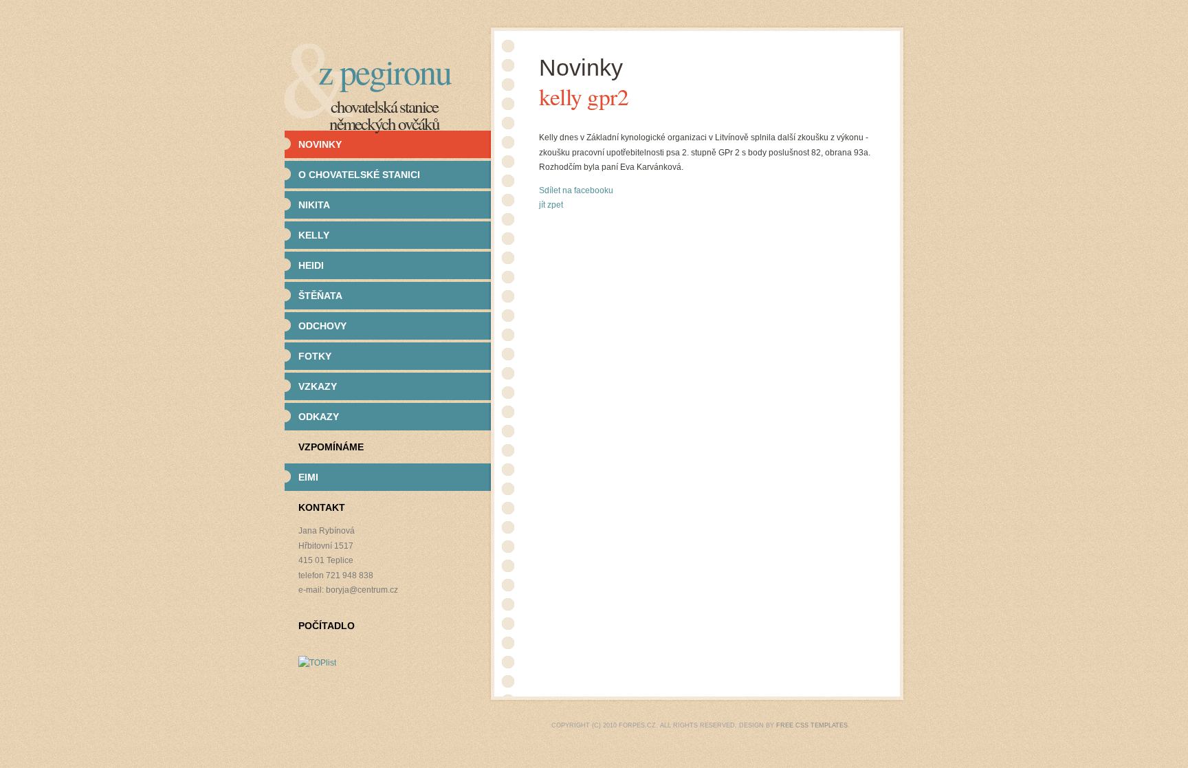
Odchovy (322, 325)
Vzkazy (317, 386)
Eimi (308, 477)
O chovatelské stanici (359, 174)
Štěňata (320, 295)
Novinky (320, 144)
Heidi (311, 265)
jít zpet (551, 205)
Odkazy (318, 416)
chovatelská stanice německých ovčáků (384, 115)
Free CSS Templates (812, 725)
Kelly (313, 235)
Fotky (314, 356)
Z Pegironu (384, 71)
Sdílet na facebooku (576, 190)
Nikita (314, 204)
